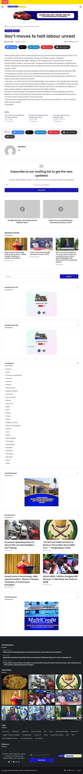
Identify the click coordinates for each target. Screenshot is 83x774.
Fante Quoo (25, 731)
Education (9, 378)
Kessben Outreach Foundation (11, 735)
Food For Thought (36, 731)
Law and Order (10, 397)
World (8, 463)
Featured (14, 26)
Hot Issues (9, 394)
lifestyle (8, 400)
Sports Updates (11, 438)
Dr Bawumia (15, 731)
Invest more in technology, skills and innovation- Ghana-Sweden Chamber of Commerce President (16, 255)
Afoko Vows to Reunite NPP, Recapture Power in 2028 (40, 253)
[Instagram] (16, 762)
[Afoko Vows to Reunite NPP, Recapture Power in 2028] (41, 244)
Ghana (51, 731)
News (8, 410)
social (8, 432)
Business (9, 369)
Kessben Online (18, 770)
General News (10, 388)
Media (8, 406)
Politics (16, 31)
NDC (67, 735)
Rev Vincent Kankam (26, 738)
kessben (8, 41)
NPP (73, 735)
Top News (9, 447)
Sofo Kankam (39, 738)
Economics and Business (14, 375)
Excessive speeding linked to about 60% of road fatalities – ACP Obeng (20, 545)
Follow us (5, 744)
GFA (45, 731)
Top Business (10, 444)
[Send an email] (12, 41)
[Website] (19, 150)
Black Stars (6, 731)
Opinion (8, 413)
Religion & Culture (11, 422)
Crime (8, 372)
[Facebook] (9, 762)
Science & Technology (13, 425)
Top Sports (9, 451)
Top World (9, 457)
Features (9, 384)
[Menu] (3, 7)
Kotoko (46, 735)
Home (8, 26)
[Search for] (80, 7)
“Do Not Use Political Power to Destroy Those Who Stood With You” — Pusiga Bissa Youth (38, 2)
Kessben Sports (27, 735)
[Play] (39, 312)
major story (9, 403)
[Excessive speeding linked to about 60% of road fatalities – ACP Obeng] (22, 530)
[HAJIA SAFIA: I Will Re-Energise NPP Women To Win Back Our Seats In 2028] (60, 564)
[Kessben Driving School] (41, 15)
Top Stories (9, 454)
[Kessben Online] (16, 7)
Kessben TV (37, 735)
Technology (9, 441)
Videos (8, 460)
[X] (11, 762)
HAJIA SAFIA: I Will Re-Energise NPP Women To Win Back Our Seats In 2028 (60, 579)
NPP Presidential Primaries (10, 738)
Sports (8, 435)
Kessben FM (74, 731)
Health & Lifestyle (11, 391)
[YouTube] (14, 762)
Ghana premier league (62, 731)
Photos (8, 416)
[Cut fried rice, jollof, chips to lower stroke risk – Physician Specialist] (15, 682)
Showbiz (8, 428)
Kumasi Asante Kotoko (57, 735)
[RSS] (19, 762)
